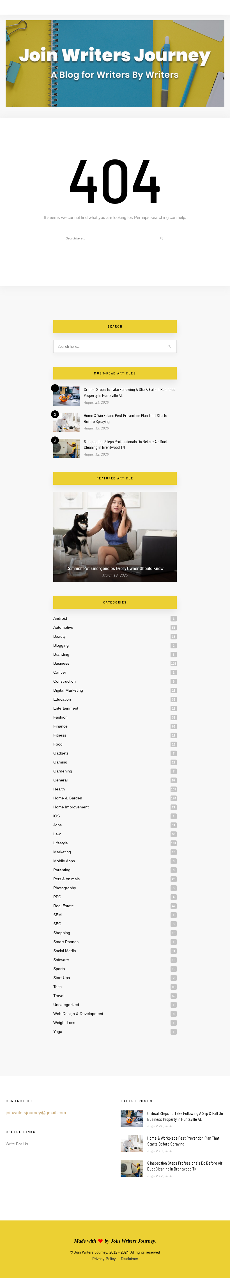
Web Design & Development (78, 1013)
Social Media (64, 950)
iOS (56, 816)
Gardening (62, 771)
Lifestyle (60, 843)
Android (60, 618)
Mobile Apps (64, 861)
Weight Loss (64, 1022)
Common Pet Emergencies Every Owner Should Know (115, 568)
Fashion (60, 717)
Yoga (57, 1031)
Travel (58, 995)
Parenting (61, 870)
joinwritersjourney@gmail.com (36, 1112)
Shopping (61, 933)
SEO (57, 924)
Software (61, 959)
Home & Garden (67, 798)
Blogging (61, 645)
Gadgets (60, 753)
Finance (60, 726)
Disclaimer (129, 1259)
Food (58, 744)
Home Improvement (71, 807)
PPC (57, 897)
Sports (59, 968)
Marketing (62, 852)
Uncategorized (66, 1004)
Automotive (63, 627)
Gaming (60, 762)
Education (62, 699)
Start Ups (61, 977)
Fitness (59, 735)
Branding (61, 654)
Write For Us (17, 1144)
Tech (57, 986)
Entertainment (65, 708)
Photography (64, 888)
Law (57, 834)
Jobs (57, 825)
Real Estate (63, 906)
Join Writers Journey (133, 1241)
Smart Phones (66, 941)
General (60, 780)
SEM (57, 915)
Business (61, 663)
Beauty (59, 636)
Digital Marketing (68, 690)
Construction (64, 681)
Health (59, 789)
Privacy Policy (104, 1259)
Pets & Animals (66, 879)
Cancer (59, 672)
